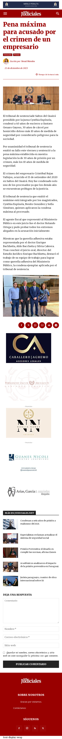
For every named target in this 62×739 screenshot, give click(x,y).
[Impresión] (49, 325)
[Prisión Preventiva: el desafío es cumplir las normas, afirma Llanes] (10, 552)
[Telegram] (56, 325)
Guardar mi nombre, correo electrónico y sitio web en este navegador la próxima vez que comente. (30, 654)
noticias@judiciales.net (38, 708)
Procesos (17, 55)
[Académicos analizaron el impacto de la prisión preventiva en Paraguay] (10, 567)
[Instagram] (27, 728)
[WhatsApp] (35, 325)
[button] (5, 14)
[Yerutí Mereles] (6, 61)
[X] (28, 325)
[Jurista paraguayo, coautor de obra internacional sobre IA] (10, 581)
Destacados (7, 55)
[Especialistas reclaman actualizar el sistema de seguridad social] (10, 538)
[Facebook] (21, 325)
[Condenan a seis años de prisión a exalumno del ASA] (10, 524)
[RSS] (35, 728)
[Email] (42, 325)
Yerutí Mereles (28, 61)
